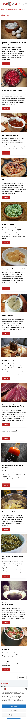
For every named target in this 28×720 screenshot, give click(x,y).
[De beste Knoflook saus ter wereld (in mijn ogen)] (14, 29)
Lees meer (7, 64)
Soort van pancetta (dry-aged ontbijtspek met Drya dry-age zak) (13, 405)
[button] (25, 689)
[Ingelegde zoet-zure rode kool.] (14, 77)
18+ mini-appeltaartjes (10, 180)
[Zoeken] (23, 3)
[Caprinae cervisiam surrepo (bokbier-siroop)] (14, 590)
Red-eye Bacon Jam (8, 360)
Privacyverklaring (17, 718)
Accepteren (14, 706)
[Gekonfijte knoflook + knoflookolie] (14, 256)
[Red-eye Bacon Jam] (14, 347)
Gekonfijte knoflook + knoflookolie (14, 269)
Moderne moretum (8, 224)
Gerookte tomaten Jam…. (10, 135)
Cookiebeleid (10, 718)
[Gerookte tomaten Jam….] (14, 122)
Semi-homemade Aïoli (9, 512)
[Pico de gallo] (14, 636)
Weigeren (14, 710)
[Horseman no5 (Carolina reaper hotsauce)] (14, 452)
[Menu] (26, 4)
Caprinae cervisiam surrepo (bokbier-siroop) (11, 603)
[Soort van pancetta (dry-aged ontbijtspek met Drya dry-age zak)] (14, 392)
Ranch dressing (7, 315)
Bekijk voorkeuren (14, 715)
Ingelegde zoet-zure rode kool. (12, 90)
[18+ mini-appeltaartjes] (14, 167)
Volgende (21, 677)
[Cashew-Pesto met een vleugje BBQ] (14, 543)
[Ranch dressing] (14, 303)
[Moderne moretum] (14, 211)
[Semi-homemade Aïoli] (14, 499)
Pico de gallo (6, 649)
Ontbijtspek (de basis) (9, 431)
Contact (3, 686)
